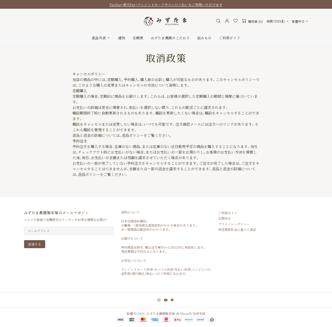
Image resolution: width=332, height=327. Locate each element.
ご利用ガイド (227, 213)
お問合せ (224, 218)
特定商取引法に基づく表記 (237, 230)
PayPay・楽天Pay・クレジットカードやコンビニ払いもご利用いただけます (166, 4)
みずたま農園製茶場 (166, 21)
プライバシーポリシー (234, 224)
